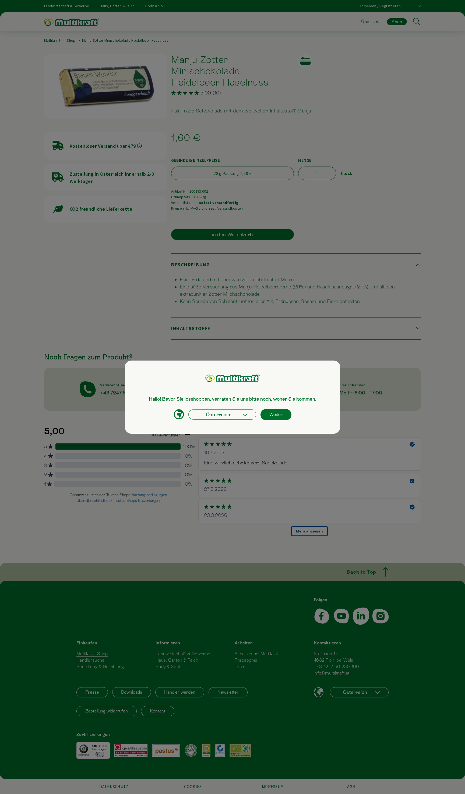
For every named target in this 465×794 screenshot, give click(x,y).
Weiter (276, 414)
